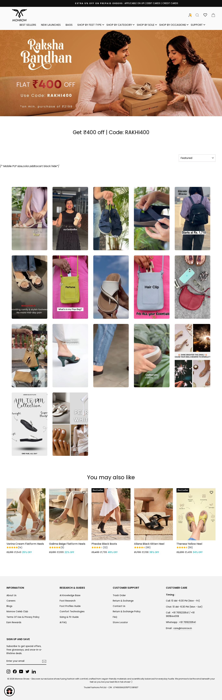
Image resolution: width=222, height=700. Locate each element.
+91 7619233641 (187, 622)
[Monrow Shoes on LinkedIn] (34, 671)
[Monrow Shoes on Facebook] (15, 671)
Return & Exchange (123, 600)
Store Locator (120, 622)
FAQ (115, 617)
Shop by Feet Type (89, 25)
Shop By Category (119, 25)
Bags (68, 25)
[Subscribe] (44, 661)
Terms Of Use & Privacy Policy (23, 617)
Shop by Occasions (172, 25)
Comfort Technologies (72, 611)
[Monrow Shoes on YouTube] (21, 671)
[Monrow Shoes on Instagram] (8, 671)
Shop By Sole (145, 25)
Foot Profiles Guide (70, 606)
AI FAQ (63, 622)
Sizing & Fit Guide (69, 617)
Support (197, 25)
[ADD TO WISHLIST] (41, 492)
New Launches (51, 25)
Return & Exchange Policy (127, 611)
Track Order (119, 595)
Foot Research (68, 600)
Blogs (9, 606)
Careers (11, 600)
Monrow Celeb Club (17, 611)
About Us (11, 595)
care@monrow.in (182, 628)
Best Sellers (28, 25)
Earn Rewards (14, 622)
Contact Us (119, 606)
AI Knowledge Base (70, 595)
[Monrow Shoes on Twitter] (27, 671)
